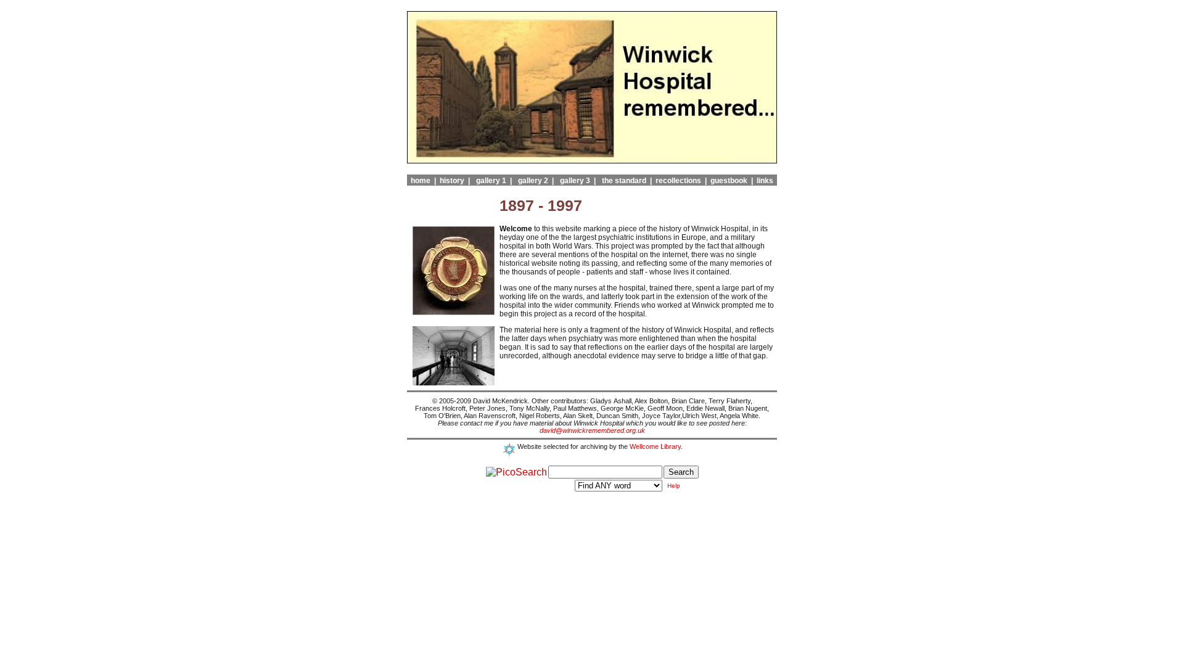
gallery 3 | (576, 180)
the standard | (625, 180)
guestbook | (730, 180)
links (763, 180)
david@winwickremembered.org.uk (592, 430)
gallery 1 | (492, 180)
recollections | (679, 180)
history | (453, 180)
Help (673, 485)
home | (421, 180)
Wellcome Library (655, 446)
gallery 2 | (534, 180)
